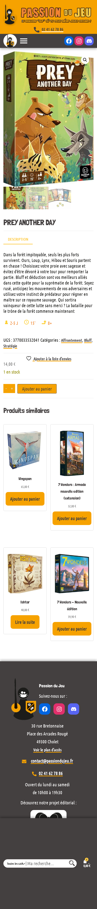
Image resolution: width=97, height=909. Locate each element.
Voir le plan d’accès (47, 749)
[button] (85, 60)
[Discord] (89, 40)
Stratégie (10, 345)
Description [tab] (18, 239)
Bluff (88, 340)
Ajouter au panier (37, 388)
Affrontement (71, 340)
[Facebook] (68, 40)
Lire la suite (25, 622)
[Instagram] (78, 40)
